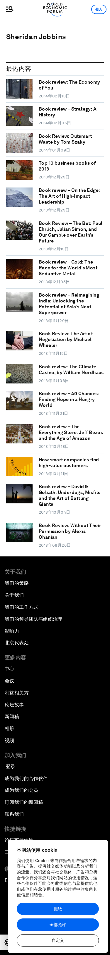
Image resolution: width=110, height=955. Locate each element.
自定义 (58, 940)
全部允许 (58, 924)
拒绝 (58, 908)
